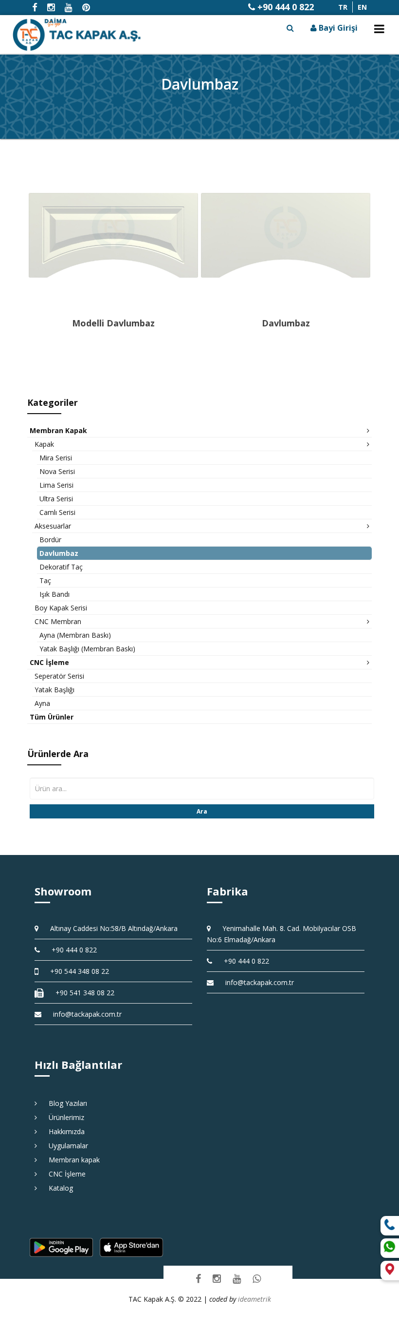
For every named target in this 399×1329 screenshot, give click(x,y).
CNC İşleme (64, 1173)
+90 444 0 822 (284, 7)
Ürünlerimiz (63, 1117)
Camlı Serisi (57, 512)
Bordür (50, 539)
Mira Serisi (55, 457)
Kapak (44, 444)
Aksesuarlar (53, 526)
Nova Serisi (57, 471)
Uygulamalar (65, 1145)
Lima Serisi (56, 485)
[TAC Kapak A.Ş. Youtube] (237, 1278)
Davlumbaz (58, 553)
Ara (202, 811)
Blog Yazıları (64, 1103)
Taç (45, 580)
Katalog (57, 1188)
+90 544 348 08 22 (76, 971)
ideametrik (254, 1299)
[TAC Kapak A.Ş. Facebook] (198, 1278)
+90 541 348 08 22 (81, 992)
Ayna (42, 703)
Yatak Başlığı (54, 689)
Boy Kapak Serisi (61, 607)
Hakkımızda (63, 1131)
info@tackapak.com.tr (87, 1014)
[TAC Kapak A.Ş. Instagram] (217, 1278)
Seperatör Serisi (59, 676)
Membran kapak (71, 1159)
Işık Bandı (54, 594)
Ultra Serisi (56, 498)
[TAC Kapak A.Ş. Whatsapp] (257, 1278)
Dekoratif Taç (61, 566)
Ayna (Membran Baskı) (75, 635)
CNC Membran (58, 621)
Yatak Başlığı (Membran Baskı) (87, 648)
